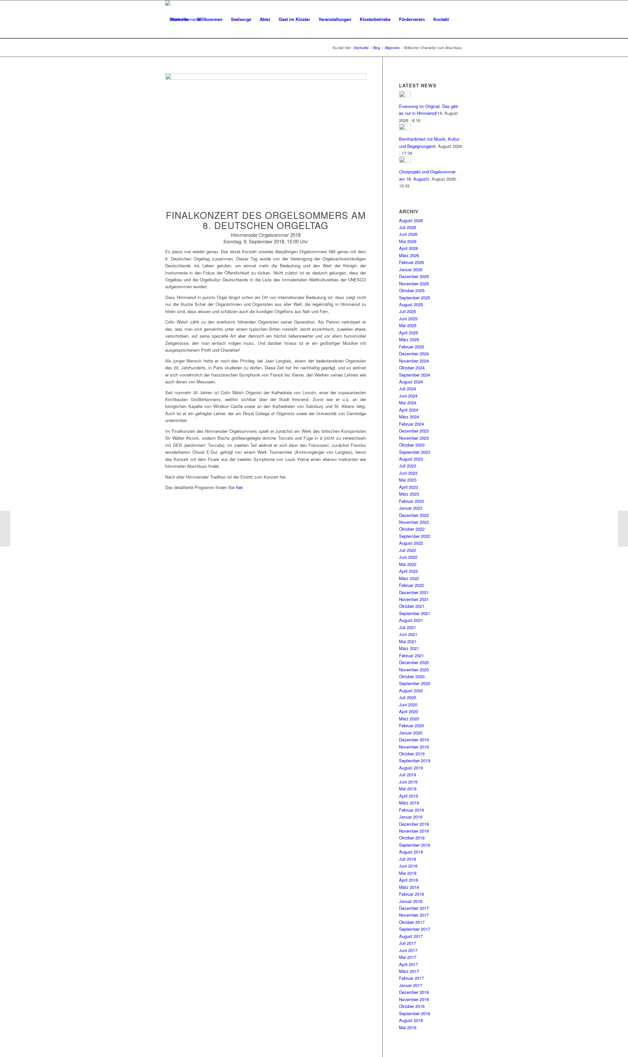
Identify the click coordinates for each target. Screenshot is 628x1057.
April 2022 (408, 571)
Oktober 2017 (412, 922)
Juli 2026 (407, 227)
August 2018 (411, 852)
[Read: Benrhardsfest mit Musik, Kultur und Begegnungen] (405, 128)
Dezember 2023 (414, 431)
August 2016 (411, 1020)
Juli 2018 (407, 859)
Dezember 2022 (414, 515)
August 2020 (411, 690)
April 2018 (408, 880)
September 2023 (414, 452)
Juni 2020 (408, 704)
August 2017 (411, 936)
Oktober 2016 (412, 1006)
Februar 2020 (411, 725)
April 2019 (408, 796)
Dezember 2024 (414, 353)
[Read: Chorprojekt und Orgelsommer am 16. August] (405, 161)
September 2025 (414, 297)
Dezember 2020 (414, 662)
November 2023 (414, 438)
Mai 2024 (407, 402)
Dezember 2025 (414, 276)
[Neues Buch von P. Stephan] (5, 529)
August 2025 (411, 304)
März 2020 (409, 718)
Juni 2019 (408, 782)
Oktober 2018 (412, 838)
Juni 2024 (408, 396)
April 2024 (408, 410)
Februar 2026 (411, 262)
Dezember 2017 (414, 908)
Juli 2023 (407, 466)
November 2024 (414, 361)
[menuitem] (179, 19)
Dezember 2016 (414, 992)
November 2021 (414, 599)
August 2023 (411, 459)
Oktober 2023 (412, 445)
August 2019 (411, 768)
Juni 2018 (408, 866)
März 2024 (409, 417)
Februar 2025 (411, 347)
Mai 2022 (407, 564)
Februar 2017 (411, 978)
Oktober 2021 (412, 606)
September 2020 (414, 683)
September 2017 (414, 929)
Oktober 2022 (412, 529)
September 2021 (414, 613)
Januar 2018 (410, 901)
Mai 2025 (407, 325)
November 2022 (414, 522)
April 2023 (408, 487)
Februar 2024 (411, 424)
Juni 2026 (408, 234)
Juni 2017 (408, 950)
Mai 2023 (407, 480)
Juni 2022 (408, 557)
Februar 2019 (411, 810)
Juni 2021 (408, 634)
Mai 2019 (407, 788)
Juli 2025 (407, 311)
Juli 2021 (407, 627)
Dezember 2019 (414, 739)
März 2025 (409, 339)
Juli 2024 (407, 388)
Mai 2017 (407, 957)
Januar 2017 (410, 985)
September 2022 (414, 536)
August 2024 (411, 382)
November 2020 (414, 669)
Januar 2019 (410, 817)
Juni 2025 (408, 318)
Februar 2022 (411, 585)
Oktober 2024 (412, 367)
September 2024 (414, 375)
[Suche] (171, 57)
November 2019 (414, 747)
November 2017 (414, 915)
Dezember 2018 (414, 824)
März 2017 (409, 971)
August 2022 (411, 543)
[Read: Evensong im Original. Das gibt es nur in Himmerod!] (405, 96)
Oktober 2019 (412, 753)
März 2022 (409, 578)
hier (239, 487)
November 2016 (414, 999)
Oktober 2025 (412, 290)
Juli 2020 (407, 697)
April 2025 (408, 332)
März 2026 (409, 255)
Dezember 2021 (414, 592)
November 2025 (414, 283)
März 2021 (409, 648)
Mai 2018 (407, 873)
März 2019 (409, 803)
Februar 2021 (411, 655)
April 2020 (408, 711)
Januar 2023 (410, 508)
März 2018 (409, 887)
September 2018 (414, 845)
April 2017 (408, 964)
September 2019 (414, 760)
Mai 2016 (407, 1027)
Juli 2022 (407, 550)
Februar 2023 (411, 501)
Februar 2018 (411, 894)
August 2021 (411, 620)
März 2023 (409, 494)
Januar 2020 (410, 733)
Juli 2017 (407, 943)
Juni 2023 (408, 473)
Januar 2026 (410, 269)
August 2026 (411, 220)
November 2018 (414, 831)
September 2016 (414, 1013)
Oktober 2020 (412, 676)
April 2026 (408, 248)
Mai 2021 (407, 641)
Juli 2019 (407, 774)
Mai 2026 (407, 241)
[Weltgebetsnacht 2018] (623, 529)
